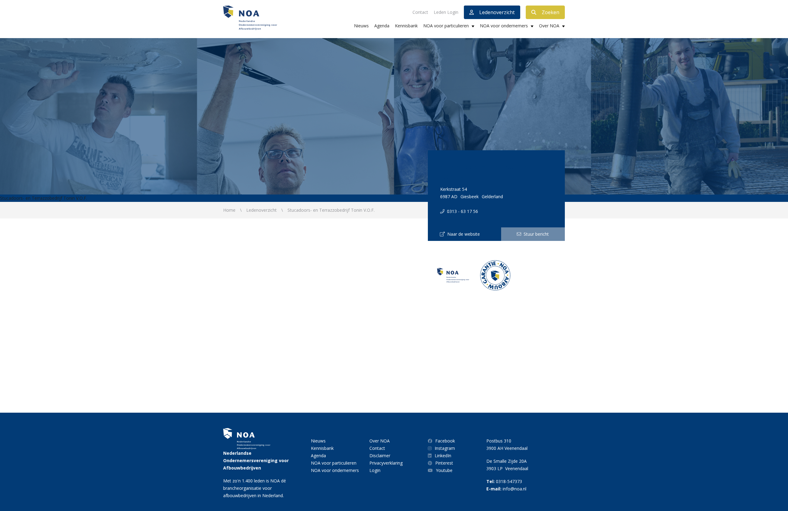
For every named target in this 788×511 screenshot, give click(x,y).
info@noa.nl (514, 489)
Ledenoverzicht (497, 12)
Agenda (381, 26)
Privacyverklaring (386, 463)
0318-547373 (509, 481)
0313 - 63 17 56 (461, 211)
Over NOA (549, 26)
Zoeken (550, 12)
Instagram (445, 448)
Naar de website (462, 234)
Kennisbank (406, 26)
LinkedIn (443, 455)
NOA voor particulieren (446, 26)
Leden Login (446, 12)
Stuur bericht (535, 234)
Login (374, 470)
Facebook (445, 441)
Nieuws (361, 26)
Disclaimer (379, 455)
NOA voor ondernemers (504, 26)
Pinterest (444, 463)
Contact (420, 12)
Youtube (444, 470)
